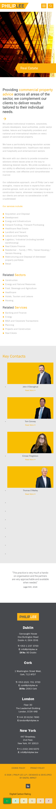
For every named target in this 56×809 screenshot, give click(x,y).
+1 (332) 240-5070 (29, 749)
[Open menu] (43, 6)
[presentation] (30, 373)
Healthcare (10, 292)
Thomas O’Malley (30, 490)
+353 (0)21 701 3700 (28, 682)
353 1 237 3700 (29, 646)
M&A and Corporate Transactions (22, 321)
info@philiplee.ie (29, 649)
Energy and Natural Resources (20, 284)
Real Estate (11, 333)
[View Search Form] (50, 6)
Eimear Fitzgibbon (30, 456)
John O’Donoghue (30, 386)
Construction (11, 280)
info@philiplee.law (29, 752)
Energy (8, 316)
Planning (9, 325)
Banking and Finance (15, 312)
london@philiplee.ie (29, 720)
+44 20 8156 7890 (29, 717)
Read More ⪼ (30, 390)
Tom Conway (30, 421)
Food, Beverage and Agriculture (20, 288)
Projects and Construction (18, 329)
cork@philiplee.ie (29, 685)
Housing (9, 300)
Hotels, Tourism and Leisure (19, 296)
